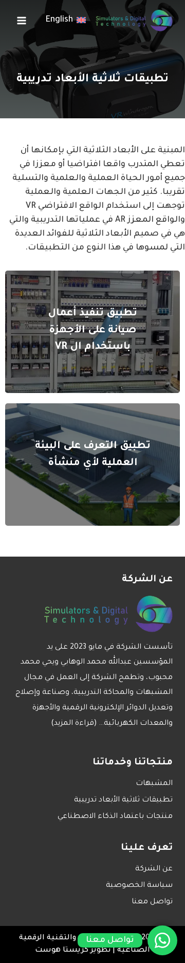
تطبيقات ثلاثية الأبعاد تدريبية (123, 800)
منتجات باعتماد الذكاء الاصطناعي (115, 817)
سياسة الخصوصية (139, 886)
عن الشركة (154, 869)
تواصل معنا (152, 902)
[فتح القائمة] (21, 20)
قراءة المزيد (74, 724)
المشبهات (154, 784)
